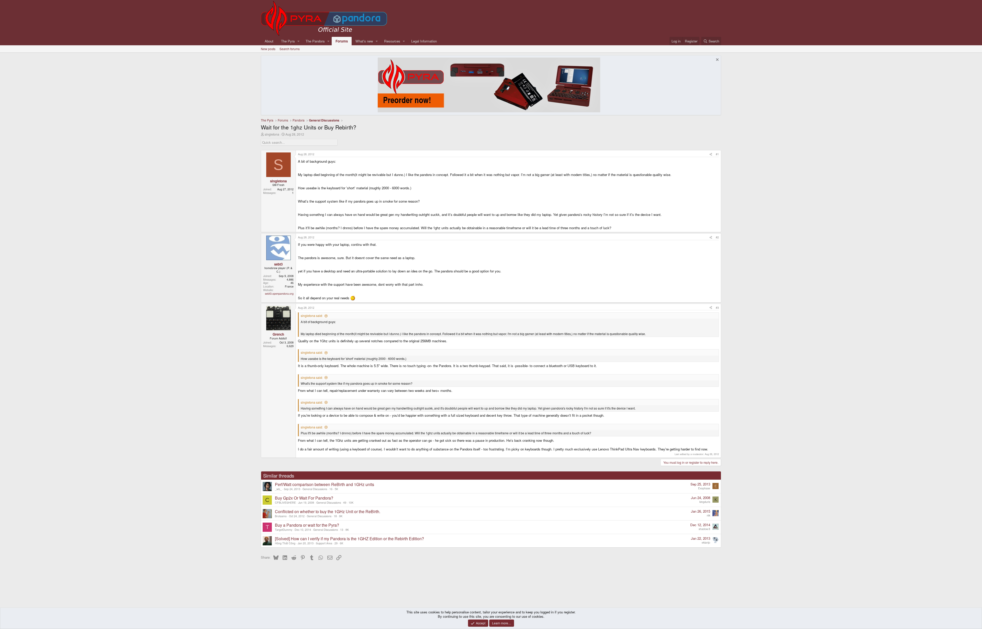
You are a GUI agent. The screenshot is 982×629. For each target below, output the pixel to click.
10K (351, 502)
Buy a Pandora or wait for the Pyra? (307, 525)
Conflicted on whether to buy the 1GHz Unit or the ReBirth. (327, 511)
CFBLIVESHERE (285, 502)
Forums (342, 41)
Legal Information (424, 41)
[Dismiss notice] (717, 60)
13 (341, 530)
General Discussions (315, 489)
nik (708, 515)
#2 (717, 237)
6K (341, 543)
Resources (392, 41)
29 (336, 543)
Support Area (324, 543)
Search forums (290, 49)
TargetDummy (283, 530)
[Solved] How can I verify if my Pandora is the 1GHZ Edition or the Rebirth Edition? (349, 539)
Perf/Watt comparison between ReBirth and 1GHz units (324, 484)
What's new (364, 41)
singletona (272, 134)
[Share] (711, 154)
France (289, 286)
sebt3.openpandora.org (279, 293)
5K (336, 489)
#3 (717, 308)
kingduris (704, 502)
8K (347, 530)
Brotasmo (281, 516)
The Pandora (315, 41)
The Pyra (288, 41)
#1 (717, 154)
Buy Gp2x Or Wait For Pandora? (304, 498)
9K (340, 516)
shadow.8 (704, 529)
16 (330, 489)
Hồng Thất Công (285, 543)
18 (335, 516)
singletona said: (312, 315)
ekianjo (706, 542)
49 (344, 502)
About (269, 41)
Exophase (704, 488)
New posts (268, 49)
